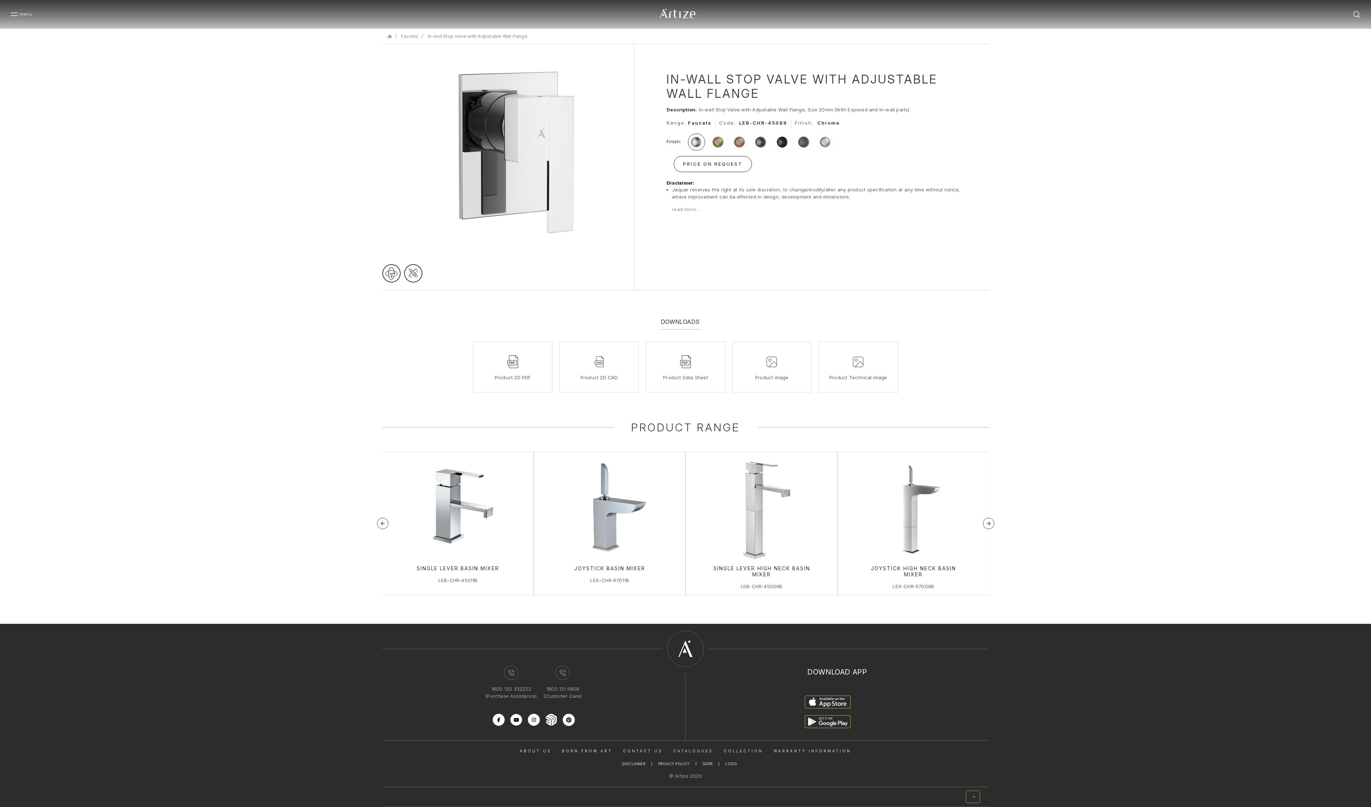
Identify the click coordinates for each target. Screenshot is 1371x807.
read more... (686, 209)
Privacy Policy (674, 764)
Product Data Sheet (685, 377)
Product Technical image (858, 377)
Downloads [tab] (680, 322)
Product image (772, 377)
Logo (731, 764)
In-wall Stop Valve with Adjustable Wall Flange (477, 36)
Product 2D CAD (599, 377)
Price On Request (713, 164)
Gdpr (707, 764)
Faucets (409, 36)
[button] (988, 523)
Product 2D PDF (513, 377)
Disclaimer (634, 764)
